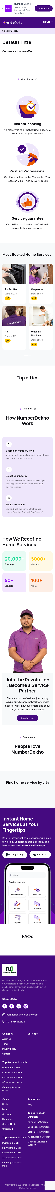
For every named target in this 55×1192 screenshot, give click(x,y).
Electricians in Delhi (11, 1148)
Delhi (4, 1109)
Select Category (10, 31)
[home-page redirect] (12, 22)
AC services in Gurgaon (39, 1136)
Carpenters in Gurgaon (39, 1132)
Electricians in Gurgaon (39, 1127)
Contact (6, 1053)
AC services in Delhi (12, 1157)
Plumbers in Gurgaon (38, 1122)
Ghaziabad (7, 1129)
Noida (5, 1104)
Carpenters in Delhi (11, 1152)
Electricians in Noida (12, 1072)
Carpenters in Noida (12, 1077)
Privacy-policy (9, 1049)
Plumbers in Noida (11, 1067)
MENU (46, 22)
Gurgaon (6, 1114)
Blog (30, 1104)
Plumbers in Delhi (10, 1143)
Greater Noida (9, 1124)
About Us (6, 1039)
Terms (5, 1044)
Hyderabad (7, 1119)
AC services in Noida (12, 1082)
